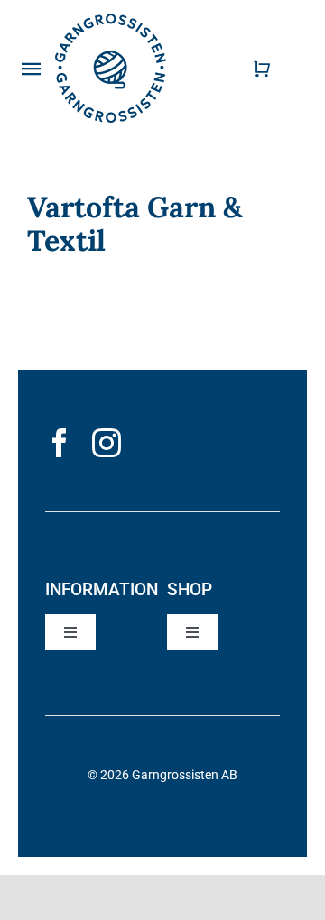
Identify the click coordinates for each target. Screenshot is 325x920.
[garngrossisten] (110, 20)
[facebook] (59, 442)
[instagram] (106, 442)
